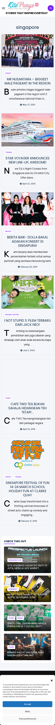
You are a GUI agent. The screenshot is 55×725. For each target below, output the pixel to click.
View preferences (27, 718)
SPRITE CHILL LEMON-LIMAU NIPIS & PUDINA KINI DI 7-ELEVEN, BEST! (26, 625)
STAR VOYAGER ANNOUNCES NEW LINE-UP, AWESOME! (28, 160)
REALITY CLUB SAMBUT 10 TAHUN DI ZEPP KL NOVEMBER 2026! (27, 596)
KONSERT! (13, 589)
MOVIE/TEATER (12, 314)
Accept (27, 704)
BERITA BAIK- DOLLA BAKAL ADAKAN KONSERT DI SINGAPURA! (27, 241)
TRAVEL (8, 152)
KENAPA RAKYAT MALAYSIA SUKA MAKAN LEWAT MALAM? (25, 654)
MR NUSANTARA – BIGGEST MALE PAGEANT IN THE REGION (27, 81)
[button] (50, 679)
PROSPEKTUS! (15, 560)
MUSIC (8, 231)
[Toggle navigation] (3, 8)
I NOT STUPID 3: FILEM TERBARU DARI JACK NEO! (27, 322)
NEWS (20, 618)
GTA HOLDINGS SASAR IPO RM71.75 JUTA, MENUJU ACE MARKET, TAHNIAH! (27, 568)
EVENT (8, 73)
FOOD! (11, 618)
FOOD (7, 398)
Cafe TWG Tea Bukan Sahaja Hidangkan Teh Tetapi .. (27, 408)
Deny (27, 711)
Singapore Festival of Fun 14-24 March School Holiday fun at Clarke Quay (27, 489)
